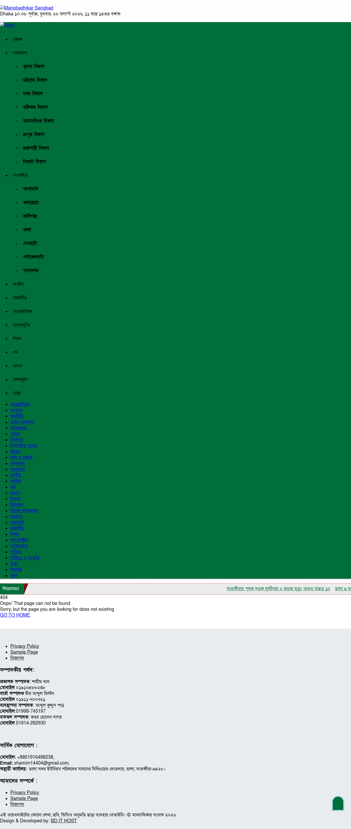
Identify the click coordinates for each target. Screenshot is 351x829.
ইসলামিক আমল (23, 446)
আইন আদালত (22, 422)
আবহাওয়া (18, 428)
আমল (15, 434)
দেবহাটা (30, 243)
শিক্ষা (17, 339)
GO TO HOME (15, 615)
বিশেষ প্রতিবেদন (24, 511)
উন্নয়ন (15, 452)
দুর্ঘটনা (15, 481)
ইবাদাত (16, 440)
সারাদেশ (20, 53)
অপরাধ (16, 410)
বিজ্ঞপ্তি (16, 570)
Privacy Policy (24, 646)
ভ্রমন (14, 576)
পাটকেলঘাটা (33, 257)
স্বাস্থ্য (17, 393)
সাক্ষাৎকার (18, 546)
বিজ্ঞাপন (17, 658)
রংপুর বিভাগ (33, 135)
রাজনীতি (20, 298)
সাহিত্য (16, 552)
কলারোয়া (31, 203)
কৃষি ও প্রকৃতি (21, 458)
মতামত (16, 517)
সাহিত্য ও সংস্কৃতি (25, 558)
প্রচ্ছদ (17, 39)
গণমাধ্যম (17, 469)
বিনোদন (17, 505)
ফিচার (15, 499)
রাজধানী (17, 523)
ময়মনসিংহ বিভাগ (38, 121)
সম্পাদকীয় (19, 540)
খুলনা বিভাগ (33, 67)
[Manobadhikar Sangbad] (26, 8)
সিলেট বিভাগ (34, 162)
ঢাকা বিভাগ (33, 94)
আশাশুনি (30, 189)
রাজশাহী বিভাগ (36, 148)
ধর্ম (15, 352)
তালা (27, 230)
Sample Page (24, 652)
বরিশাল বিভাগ (35, 107)
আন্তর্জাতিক (22, 312)
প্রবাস (17, 366)
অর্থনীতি (17, 416)
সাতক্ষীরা (20, 175)
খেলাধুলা (20, 380)
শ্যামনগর (31, 271)
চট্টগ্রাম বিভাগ (35, 80)
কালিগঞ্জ (30, 216)
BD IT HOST (64, 821)
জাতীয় (18, 284)
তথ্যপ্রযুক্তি (21, 325)
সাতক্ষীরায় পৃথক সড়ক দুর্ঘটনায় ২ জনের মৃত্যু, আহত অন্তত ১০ (269, 589)
